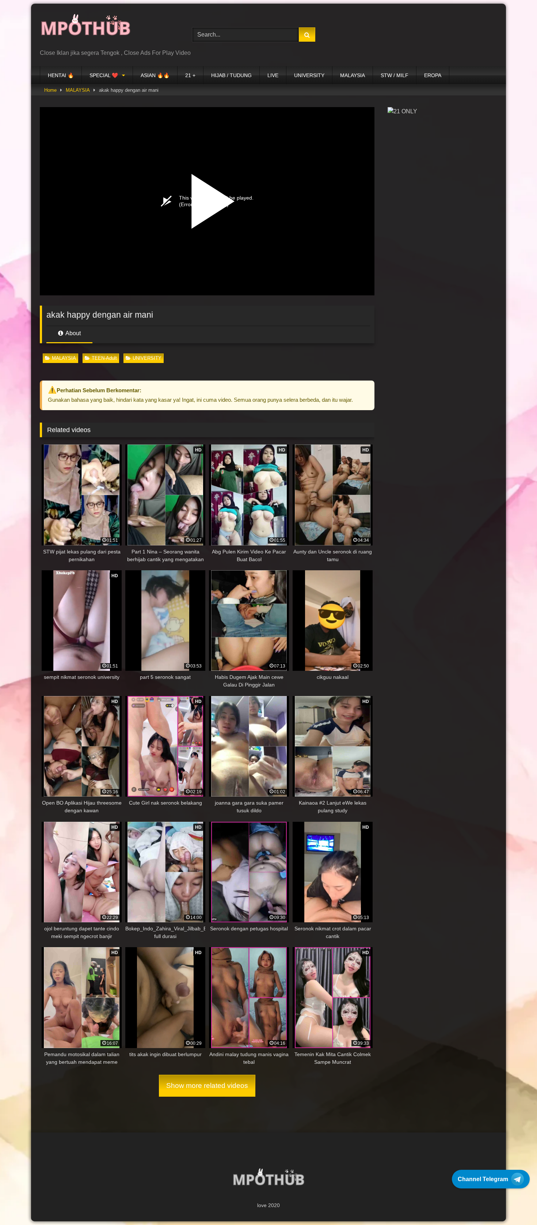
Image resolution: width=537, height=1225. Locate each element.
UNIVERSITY (309, 75)
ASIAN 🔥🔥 (155, 75)
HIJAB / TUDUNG (231, 75)
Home (50, 90)
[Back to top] (514, 1203)
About (72, 333)
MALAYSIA (352, 75)
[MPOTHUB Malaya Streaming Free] (85, 29)
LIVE (272, 75)
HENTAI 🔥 (61, 75)
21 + (190, 75)
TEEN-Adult (104, 358)
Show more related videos (207, 1085)
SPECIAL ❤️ (104, 75)
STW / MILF (394, 75)
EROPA (432, 75)
